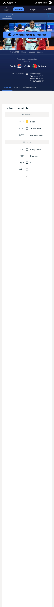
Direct (17, 87)
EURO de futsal (6, 9)
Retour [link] (8, 16)
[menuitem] (20, 9)
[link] (19, 9)
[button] (46, 9)
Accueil (7, 87)
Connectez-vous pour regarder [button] (29, 34)
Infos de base (29, 87)
